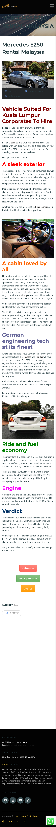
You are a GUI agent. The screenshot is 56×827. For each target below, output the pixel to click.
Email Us (28, 588)
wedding (23, 295)
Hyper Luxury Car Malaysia (26, 816)
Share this (14, 613)
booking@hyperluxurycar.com (21, 745)
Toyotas (27, 357)
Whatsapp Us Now (28, 578)
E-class (12, 142)
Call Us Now (28, 568)
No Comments (14, 96)
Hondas (39, 357)
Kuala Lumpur (41, 207)
